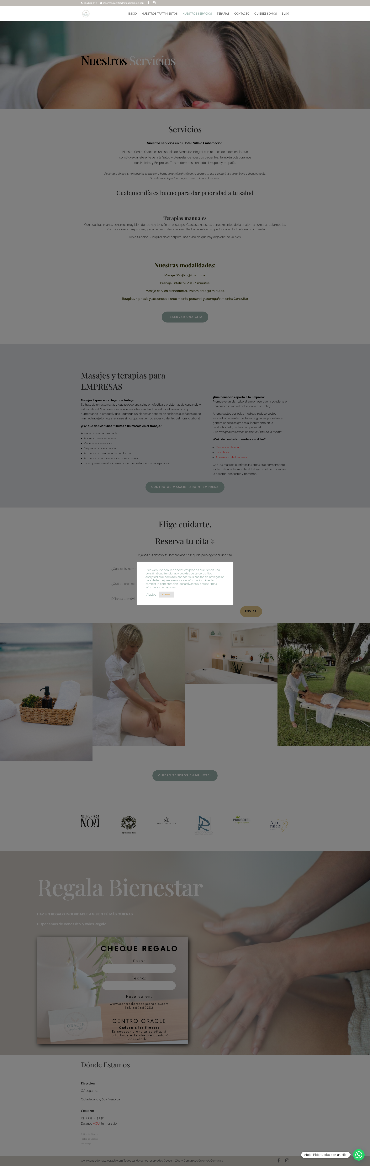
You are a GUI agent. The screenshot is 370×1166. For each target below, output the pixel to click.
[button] (359, 1155)
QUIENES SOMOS (265, 13)
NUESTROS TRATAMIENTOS (160, 13)
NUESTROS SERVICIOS (197, 13)
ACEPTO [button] (166, 594)
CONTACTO (242, 13)
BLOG (285, 13)
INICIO (132, 13)
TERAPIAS (223, 13)
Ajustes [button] (151, 594)
